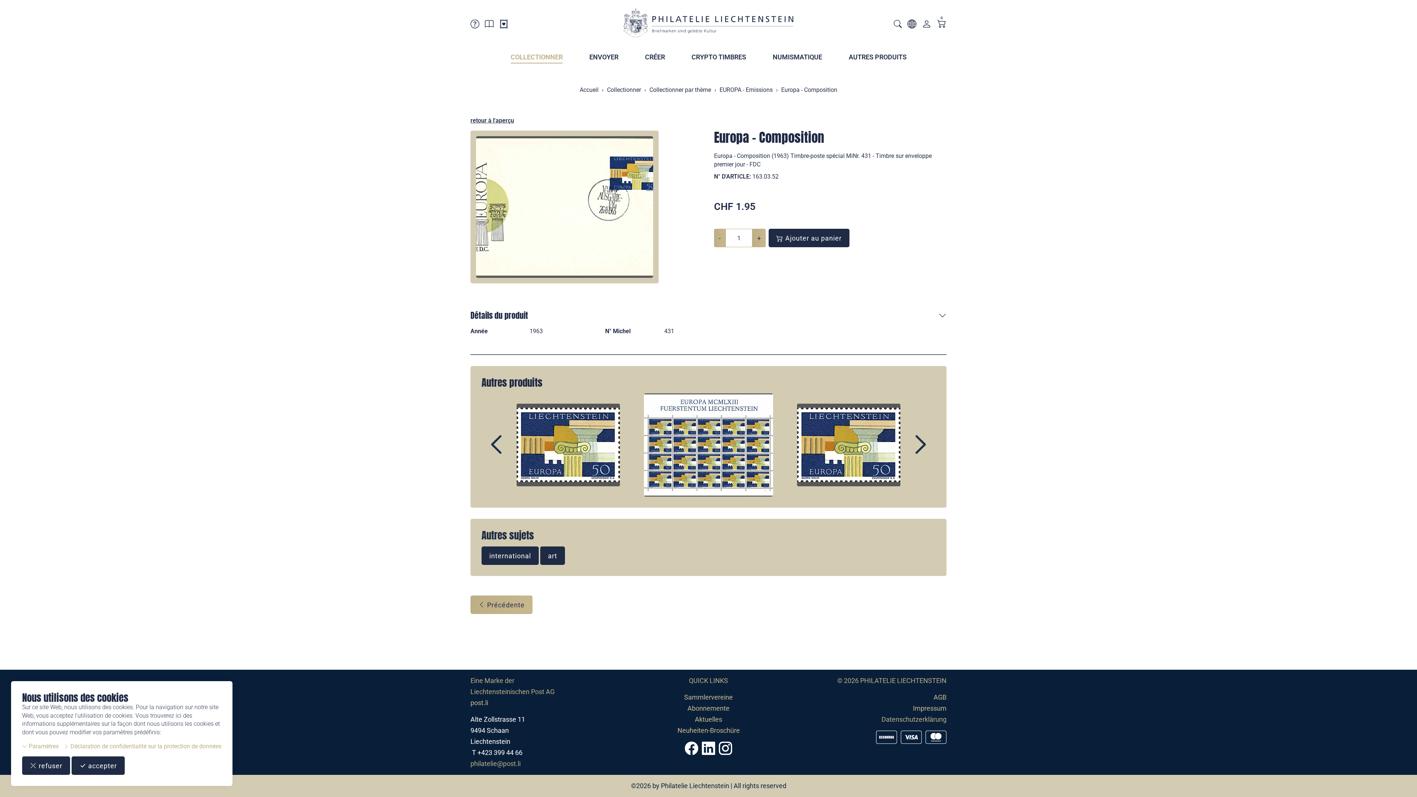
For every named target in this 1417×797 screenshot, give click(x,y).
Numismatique (797, 57)
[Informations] (489, 25)
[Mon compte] (926, 25)
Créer (655, 57)
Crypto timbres (719, 57)
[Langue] (911, 25)
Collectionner (537, 57)
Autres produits (878, 57)
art (552, 556)
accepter (101, 766)
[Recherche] (898, 24)
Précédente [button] (505, 605)
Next (904, 451)
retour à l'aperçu (492, 120)
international (510, 556)
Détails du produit (499, 315)
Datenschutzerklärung (914, 719)
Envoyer (603, 57)
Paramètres (43, 746)
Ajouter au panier (812, 238)
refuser (49, 766)
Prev (513, 451)
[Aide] (474, 25)
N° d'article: (732, 176)
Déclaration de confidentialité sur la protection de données (145, 746)
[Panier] (941, 24)
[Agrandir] (564, 207)
